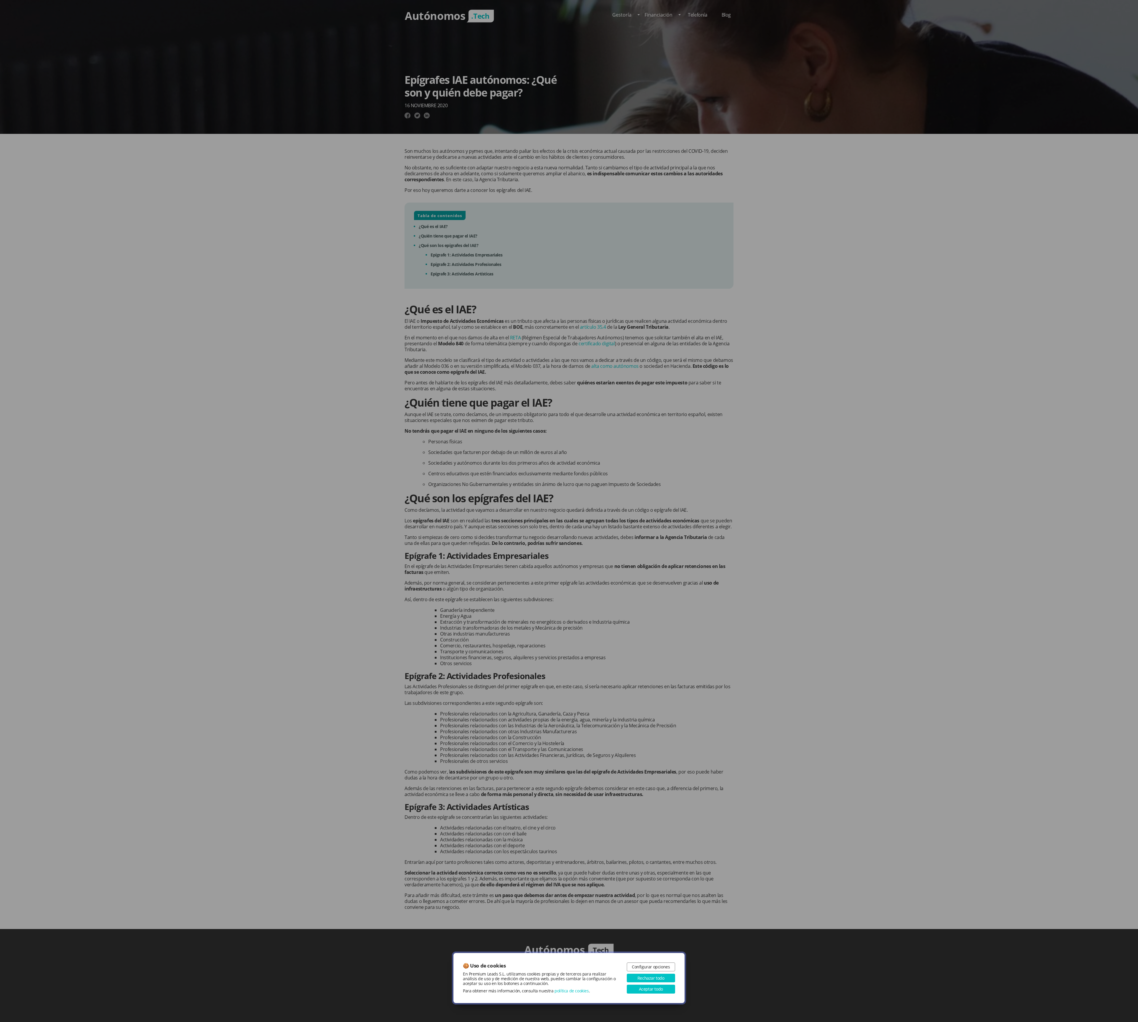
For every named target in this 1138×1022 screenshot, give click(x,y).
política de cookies (571, 991)
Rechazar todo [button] (650, 978)
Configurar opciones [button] (651, 967)
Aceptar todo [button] (651, 989)
